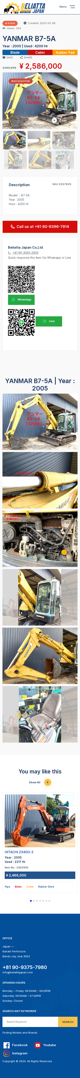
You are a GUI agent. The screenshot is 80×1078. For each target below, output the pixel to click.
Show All (35, 782)
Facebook (19, 1045)
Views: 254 (14, 28)
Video (62, 120)
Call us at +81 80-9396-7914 (43, 226)
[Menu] (75, 7)
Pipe (7, 886)
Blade (15, 52)
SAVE (9, 57)
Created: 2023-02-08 (41, 23)
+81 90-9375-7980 (24, 967)
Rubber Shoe (46, 886)
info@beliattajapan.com (17, 972)
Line (51, 321)
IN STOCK (10, 23)
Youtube (49, 1045)
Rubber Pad (65, 52)
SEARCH (67, 1022)
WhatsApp (24, 299)
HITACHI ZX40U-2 (19, 852)
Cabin (40, 52)
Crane (30, 886)
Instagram (19, 1053)
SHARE (28, 57)
